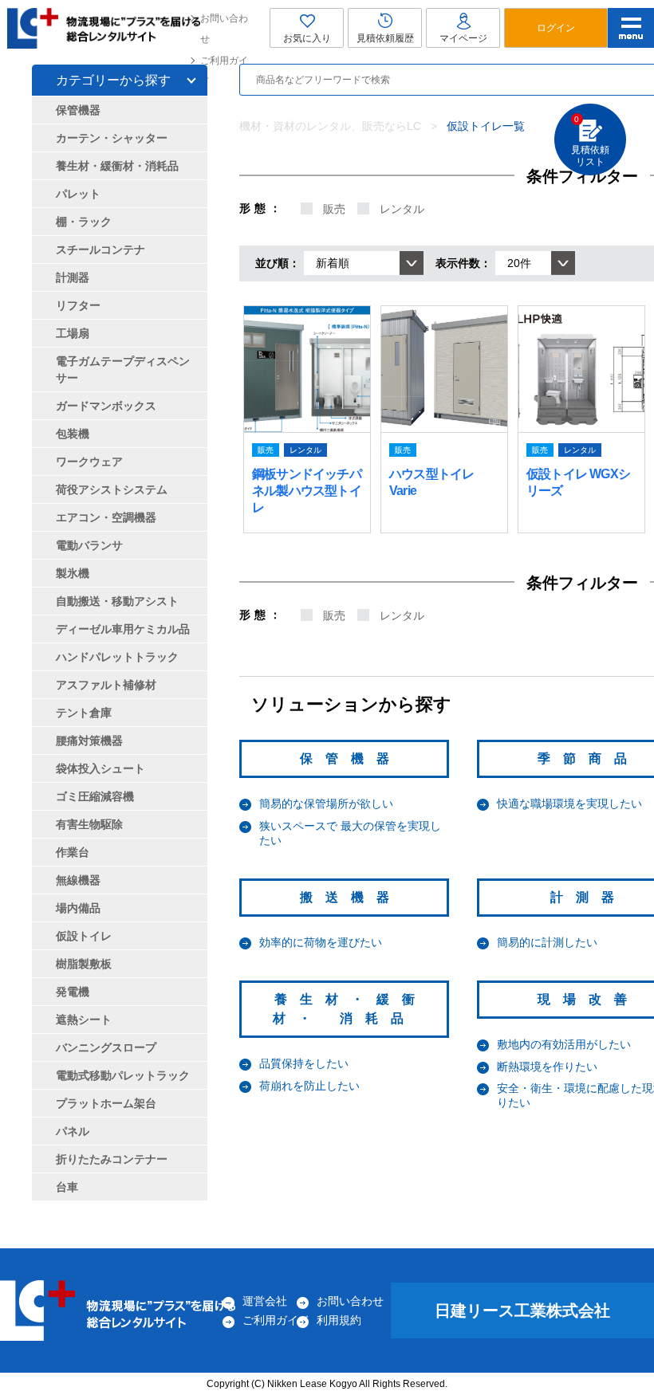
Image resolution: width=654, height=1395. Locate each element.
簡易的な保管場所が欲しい (326, 803)
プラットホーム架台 (106, 1103)
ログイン (556, 27)
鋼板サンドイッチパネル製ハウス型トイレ (306, 490)
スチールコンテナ (100, 249)
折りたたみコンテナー (111, 1159)
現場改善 (589, 999)
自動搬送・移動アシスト (117, 601)
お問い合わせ (224, 29)
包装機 (72, 433)
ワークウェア (89, 461)
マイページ (463, 38)
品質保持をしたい (304, 1063)
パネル (72, 1131)
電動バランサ (89, 545)
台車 (67, 1187)
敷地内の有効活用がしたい (564, 1044)
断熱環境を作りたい (547, 1066)
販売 (334, 208)
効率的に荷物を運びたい (320, 942)
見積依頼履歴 (385, 38)
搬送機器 (351, 897)
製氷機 (72, 573)
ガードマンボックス (106, 405)
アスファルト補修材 (106, 684)
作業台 (72, 852)
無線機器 (78, 880)
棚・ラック (84, 221)
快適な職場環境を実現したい (569, 803)
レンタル (402, 208)
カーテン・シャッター (111, 138)
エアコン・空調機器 (106, 517)
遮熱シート (84, 1019)
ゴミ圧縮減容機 (95, 796)
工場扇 (72, 333)
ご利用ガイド (224, 71)
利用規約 (339, 1320)
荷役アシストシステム (111, 489)
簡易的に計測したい (547, 942)
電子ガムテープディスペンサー (123, 369)
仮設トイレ (84, 935)
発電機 (72, 991)
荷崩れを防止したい (309, 1085)
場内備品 (78, 908)
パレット (78, 193)
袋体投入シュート (100, 768)
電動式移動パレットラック (123, 1075)
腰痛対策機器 (89, 740)
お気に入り (307, 38)
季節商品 (589, 758)
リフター (78, 305)
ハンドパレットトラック (117, 656)
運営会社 (264, 1301)
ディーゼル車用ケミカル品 (123, 629)
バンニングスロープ (106, 1047)
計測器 (588, 897)
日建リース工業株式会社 (522, 1310)
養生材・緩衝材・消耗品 (117, 165)
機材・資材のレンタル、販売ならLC (330, 126)
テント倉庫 (84, 712)
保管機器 (351, 758)
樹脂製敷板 (84, 963)
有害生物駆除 (89, 824)
